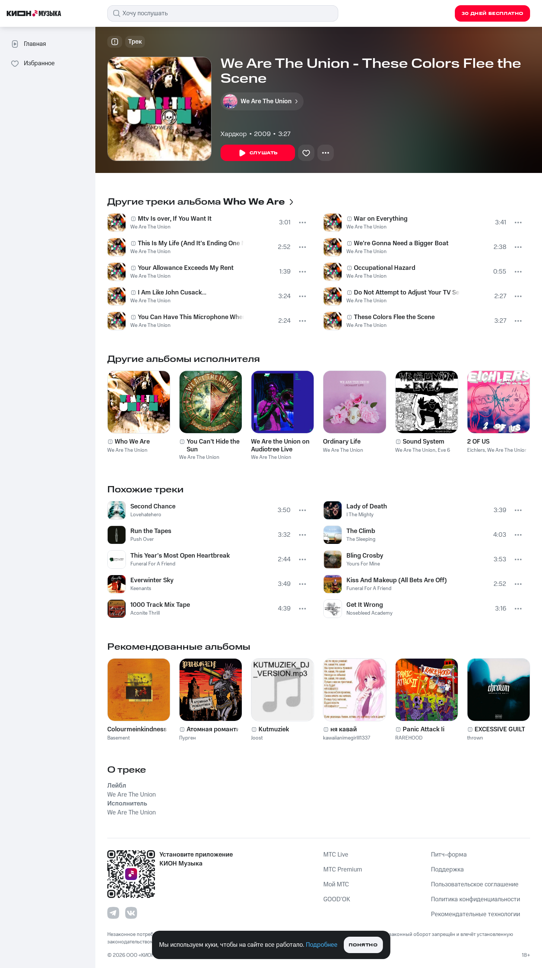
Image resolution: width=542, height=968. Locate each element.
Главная (35, 44)
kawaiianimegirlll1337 (346, 738)
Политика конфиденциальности (475, 899)
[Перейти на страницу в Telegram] (113, 913)
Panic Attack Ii (423, 729)
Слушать (264, 153)
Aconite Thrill (145, 613)
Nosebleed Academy (369, 613)
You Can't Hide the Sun (213, 445)
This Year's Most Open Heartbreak (180, 555)
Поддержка (447, 869)
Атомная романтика (217, 729)
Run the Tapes (150, 531)
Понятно (363, 945)
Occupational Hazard (384, 268)
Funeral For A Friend (152, 564)
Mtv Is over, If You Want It (175, 218)
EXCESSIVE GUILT (500, 729)
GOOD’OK (336, 899)
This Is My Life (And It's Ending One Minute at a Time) (191, 243)
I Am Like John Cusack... (172, 292)
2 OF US (478, 441)
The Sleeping (360, 539)
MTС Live (335, 854)
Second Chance (152, 506)
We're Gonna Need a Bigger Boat (401, 243)
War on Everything (381, 218)
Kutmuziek (274, 729)
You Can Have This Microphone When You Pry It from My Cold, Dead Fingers (191, 317)
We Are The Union (150, 227)
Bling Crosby (364, 555)
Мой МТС (336, 884)
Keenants (140, 588)
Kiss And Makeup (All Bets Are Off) (396, 580)
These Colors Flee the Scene (394, 317)
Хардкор (234, 134)
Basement (118, 738)
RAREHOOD (408, 738)
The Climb (360, 531)
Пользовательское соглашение (475, 884)
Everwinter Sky (152, 580)
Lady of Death (366, 506)
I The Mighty (360, 514)
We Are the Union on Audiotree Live (280, 445)
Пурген (187, 738)
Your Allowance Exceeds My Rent (186, 268)
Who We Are (132, 441)
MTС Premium (342, 869)
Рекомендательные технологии (475, 914)
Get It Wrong (364, 604)
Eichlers (476, 450)
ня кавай (343, 729)
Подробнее (321, 944)
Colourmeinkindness (137, 729)
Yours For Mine (363, 564)
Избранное (39, 63)
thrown (475, 738)
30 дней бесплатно (492, 13)
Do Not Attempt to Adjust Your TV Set (407, 292)
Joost (257, 738)
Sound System (423, 441)
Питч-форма (449, 854)
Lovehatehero (145, 514)
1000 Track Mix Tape (160, 604)
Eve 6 (444, 450)
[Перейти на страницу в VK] (131, 913)
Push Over (142, 539)
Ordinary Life (342, 441)
